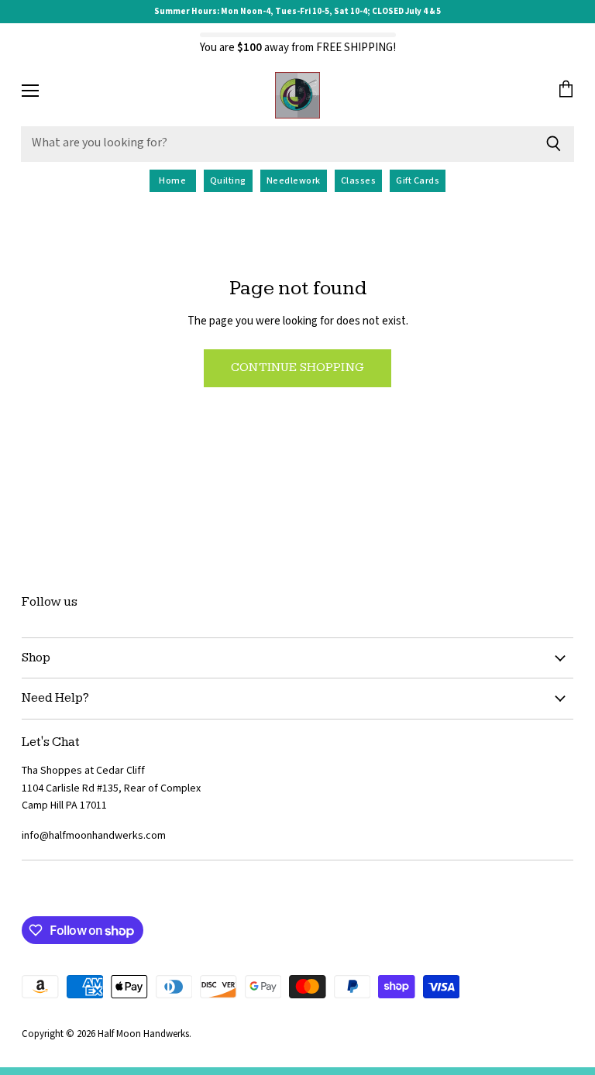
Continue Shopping (297, 367)
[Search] (553, 144)
